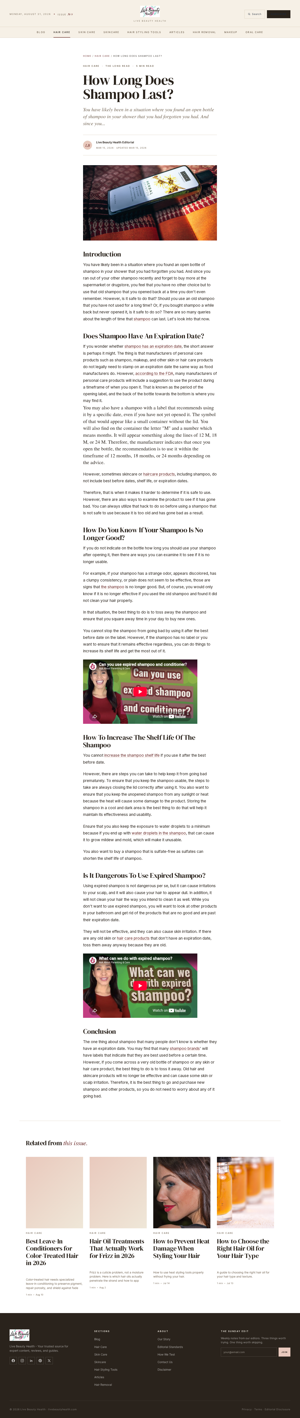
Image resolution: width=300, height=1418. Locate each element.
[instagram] (22, 1360)
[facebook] (13, 1360)
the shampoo (112, 587)
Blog (41, 32)
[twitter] (49, 1360)
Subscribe (279, 14)
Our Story (164, 1339)
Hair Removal (204, 32)
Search (256, 14)
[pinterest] (40, 1360)
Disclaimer (164, 1369)
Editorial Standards (170, 1347)
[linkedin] (31, 1360)
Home (87, 56)
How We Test (166, 1354)
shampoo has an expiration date (153, 346)
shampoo (142, 319)
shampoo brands (185, 1048)
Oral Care (254, 32)
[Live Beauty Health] (47, 1335)
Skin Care (86, 32)
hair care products (133, 938)
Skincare (111, 32)
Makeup (230, 32)
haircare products (159, 474)
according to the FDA (154, 373)
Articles (177, 32)
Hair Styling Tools (144, 32)
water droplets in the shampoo (159, 833)
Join (284, 1352)
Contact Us (165, 1362)
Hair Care (61, 32)
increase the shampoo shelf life (132, 755)
